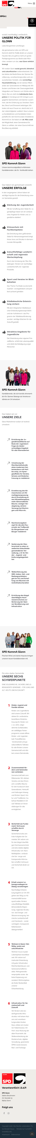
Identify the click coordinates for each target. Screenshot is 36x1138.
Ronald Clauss (9, 1129)
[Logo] (8, 3)
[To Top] (32, 1134)
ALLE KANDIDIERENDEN (18, 23)
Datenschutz (15, 1134)
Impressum (6, 1134)
